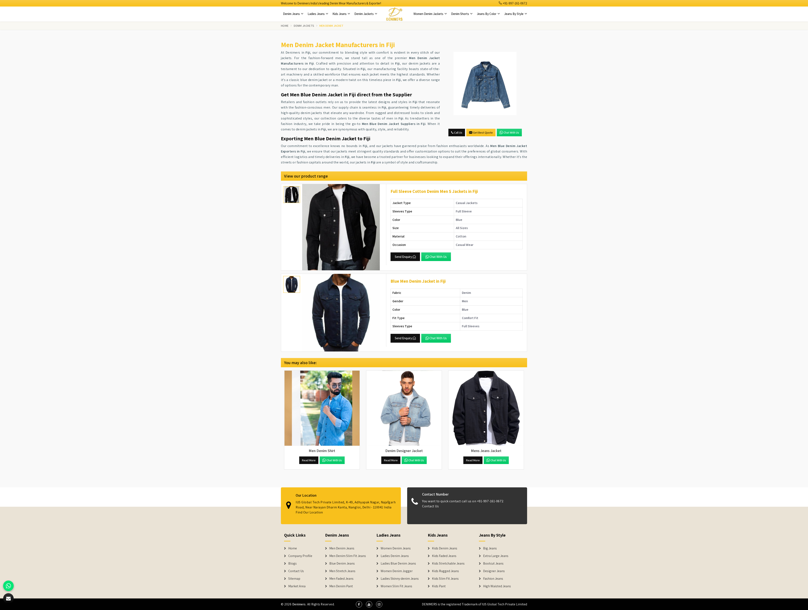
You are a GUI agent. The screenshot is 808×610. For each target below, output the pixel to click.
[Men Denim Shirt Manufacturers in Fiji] (322, 408)
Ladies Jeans (316, 14)
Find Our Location (309, 512)
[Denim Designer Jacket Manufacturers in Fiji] (404, 408)
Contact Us (430, 506)
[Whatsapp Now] (8, 586)
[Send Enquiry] (485, 83)
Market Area (297, 586)
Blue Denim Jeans (342, 563)
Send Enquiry (403, 257)
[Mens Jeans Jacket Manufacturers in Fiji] (486, 408)
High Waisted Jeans (497, 586)
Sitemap (294, 578)
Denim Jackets (364, 14)
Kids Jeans (339, 14)
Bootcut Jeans (493, 563)
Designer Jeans (494, 571)
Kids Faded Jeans (444, 556)
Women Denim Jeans (396, 548)
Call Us (457, 132)
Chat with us (511, 132)
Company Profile (300, 556)
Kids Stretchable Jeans (448, 563)
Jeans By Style (514, 14)
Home (284, 26)
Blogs (292, 563)
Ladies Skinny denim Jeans (400, 578)
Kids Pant (439, 586)
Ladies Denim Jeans (395, 556)
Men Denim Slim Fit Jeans (347, 556)
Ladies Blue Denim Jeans (398, 563)
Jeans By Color (487, 14)
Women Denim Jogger (397, 571)
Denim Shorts (460, 14)
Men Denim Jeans (341, 548)
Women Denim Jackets (428, 14)
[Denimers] (394, 13)
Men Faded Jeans (341, 578)
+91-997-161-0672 (514, 3)
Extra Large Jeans (495, 556)
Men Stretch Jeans (342, 571)
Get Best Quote (483, 132)
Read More (309, 460)
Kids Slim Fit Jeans (445, 578)
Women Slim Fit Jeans (396, 586)
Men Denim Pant (341, 586)
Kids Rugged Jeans (445, 571)
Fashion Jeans (493, 578)
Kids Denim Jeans (444, 548)
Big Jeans (490, 548)
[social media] (359, 604)
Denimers (299, 604)
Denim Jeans (291, 14)
